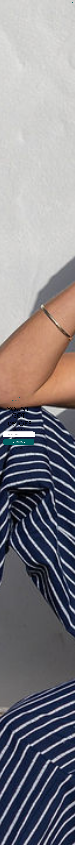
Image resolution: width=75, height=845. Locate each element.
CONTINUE (18, 442)
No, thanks (19, 448)
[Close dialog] (72, 2)
